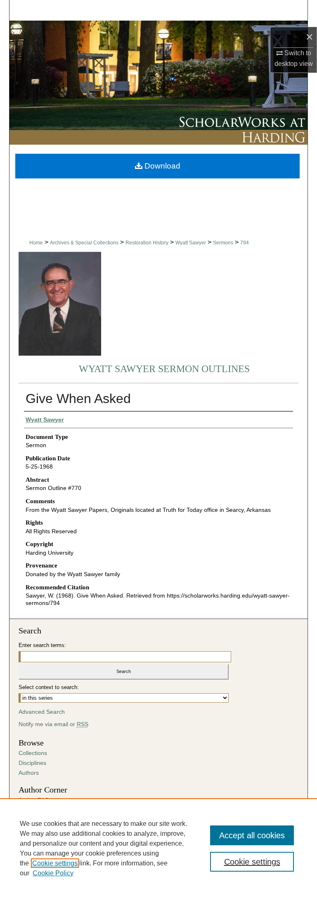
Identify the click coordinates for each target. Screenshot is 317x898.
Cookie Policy (53, 873)
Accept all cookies (252, 835)
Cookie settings (55, 863)
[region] (158, 848)
